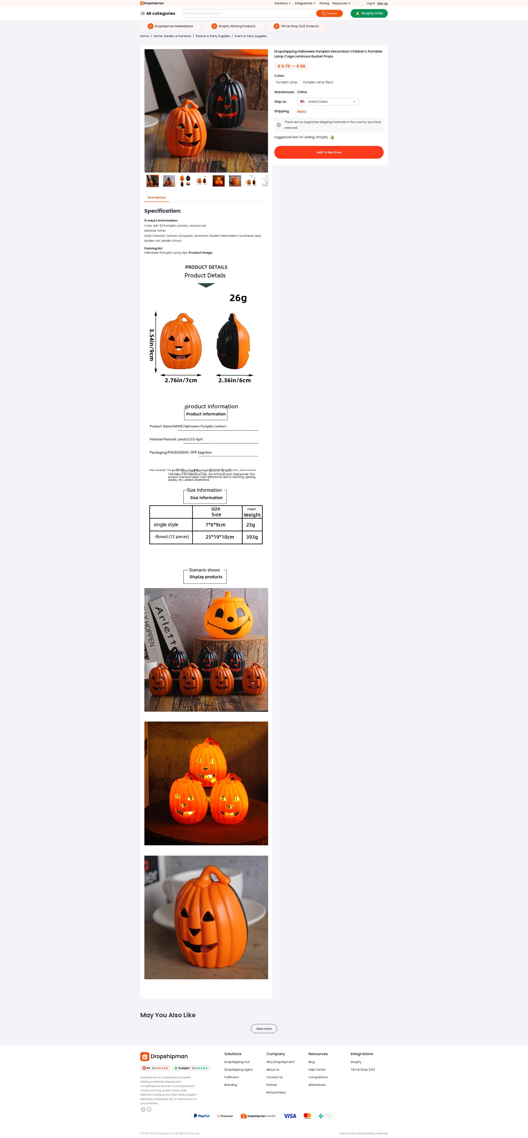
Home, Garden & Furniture (172, 36)
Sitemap (382, 1133)
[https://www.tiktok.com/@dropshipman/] (143, 1109)
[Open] (354, 102)
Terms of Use (347, 1133)
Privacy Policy (366, 1133)
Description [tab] (157, 197)
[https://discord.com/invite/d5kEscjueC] (149, 1109)
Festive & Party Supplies (213, 36)
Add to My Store (329, 152)
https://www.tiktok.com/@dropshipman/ (144, 1109)
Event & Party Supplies (251, 36)
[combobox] (321, 101)
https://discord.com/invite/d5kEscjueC (150, 1109)
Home (144, 36)
